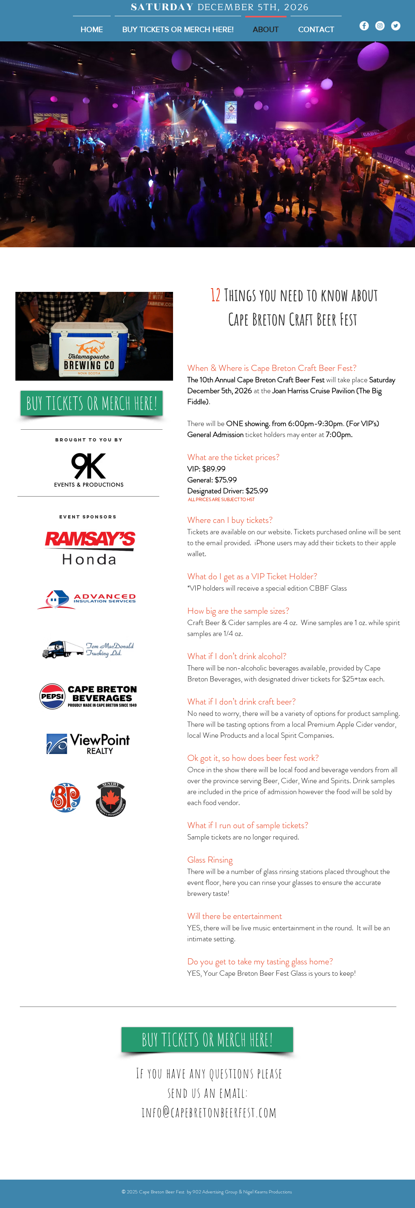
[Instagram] (380, 25)
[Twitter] (395, 25)
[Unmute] (39, 369)
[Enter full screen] (162, 369)
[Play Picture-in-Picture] (148, 369)
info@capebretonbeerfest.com (209, 1111)
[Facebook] (364, 25)
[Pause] (26, 369)
